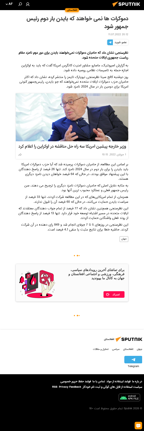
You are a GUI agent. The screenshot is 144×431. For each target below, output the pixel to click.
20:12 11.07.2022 (118, 34)
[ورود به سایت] (28, 4)
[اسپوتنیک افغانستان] (127, 7)
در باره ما (137, 381)
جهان (124, 239)
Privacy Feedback (70, 387)
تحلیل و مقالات (101, 349)
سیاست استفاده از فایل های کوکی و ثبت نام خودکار (112, 387)
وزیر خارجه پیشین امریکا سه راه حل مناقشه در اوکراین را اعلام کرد (72, 147)
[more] (20, 154)
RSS (54, 387)
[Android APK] (129, 398)
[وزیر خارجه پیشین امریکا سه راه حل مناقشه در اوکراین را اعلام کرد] (72, 117)
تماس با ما (98, 381)
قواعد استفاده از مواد (118, 381)
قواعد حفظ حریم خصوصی (75, 381)
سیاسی (115, 349)
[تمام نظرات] (138, 425)
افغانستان (128, 349)
